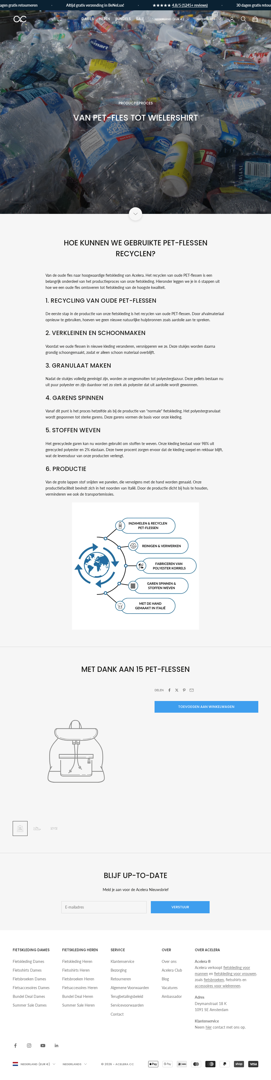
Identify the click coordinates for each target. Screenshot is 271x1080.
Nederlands (206, 19)
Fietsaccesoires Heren (80, 987)
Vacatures (170, 987)
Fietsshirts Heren (76, 970)
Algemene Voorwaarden (130, 987)
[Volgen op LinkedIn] (56, 1045)
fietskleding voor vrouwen (235, 973)
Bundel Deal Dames (29, 996)
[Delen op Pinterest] (184, 690)
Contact (117, 1014)
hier (209, 1027)
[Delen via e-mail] (191, 690)
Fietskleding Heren (77, 961)
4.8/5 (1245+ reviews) (176, 5)
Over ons (169, 961)
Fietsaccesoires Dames (31, 987)
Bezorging (119, 970)
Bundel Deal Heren (77, 996)
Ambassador (172, 996)
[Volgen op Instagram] (29, 1045)
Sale (140, 18)
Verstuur (180, 907)
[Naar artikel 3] (54, 828)
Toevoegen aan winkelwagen (206, 706)
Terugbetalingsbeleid (127, 996)
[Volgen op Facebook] (15, 1045)
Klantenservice (122, 961)
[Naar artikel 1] (20, 828)
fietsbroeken (214, 979)
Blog (165, 979)
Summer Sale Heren (78, 1005)
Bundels (123, 18)
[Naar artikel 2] (37, 828)
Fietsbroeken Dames (29, 979)
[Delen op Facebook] (169, 690)
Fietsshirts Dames (27, 970)
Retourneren (121, 979)
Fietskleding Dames (28, 961)
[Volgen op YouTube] (43, 1045)
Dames (88, 18)
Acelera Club (172, 970)
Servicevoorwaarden (127, 1005)
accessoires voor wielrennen (217, 986)
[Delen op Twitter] (177, 690)
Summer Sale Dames (30, 1005)
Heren (104, 18)
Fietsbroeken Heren (78, 979)
